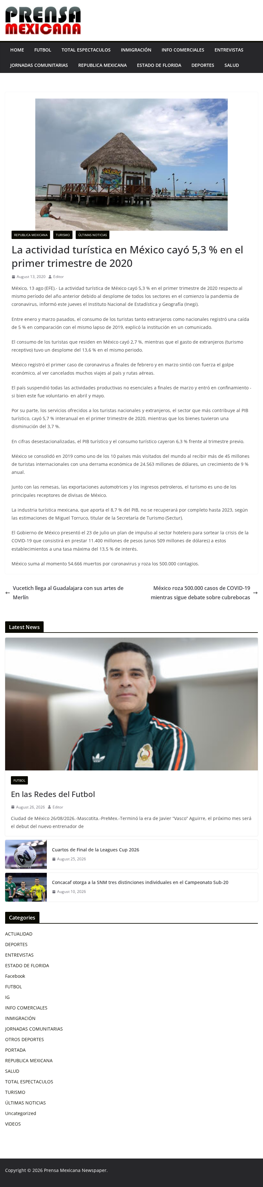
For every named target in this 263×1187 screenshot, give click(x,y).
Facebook (15, 976)
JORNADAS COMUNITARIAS (39, 65)
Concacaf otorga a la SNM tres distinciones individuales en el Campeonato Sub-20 (140, 882)
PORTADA (15, 1050)
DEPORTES (202, 65)
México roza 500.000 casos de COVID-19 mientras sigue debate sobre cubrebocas (200, 593)
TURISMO (63, 235)
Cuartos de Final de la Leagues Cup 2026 (95, 850)
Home (17, 50)
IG (7, 997)
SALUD (232, 65)
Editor (58, 276)
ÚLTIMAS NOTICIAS (92, 235)
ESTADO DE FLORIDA (159, 65)
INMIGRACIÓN (136, 50)
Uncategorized (20, 1113)
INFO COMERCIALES (183, 50)
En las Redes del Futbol (53, 794)
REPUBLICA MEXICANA (102, 65)
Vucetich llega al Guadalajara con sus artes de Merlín (68, 593)
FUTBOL (42, 50)
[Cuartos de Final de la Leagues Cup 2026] (26, 854)
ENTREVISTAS (229, 50)
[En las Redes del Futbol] (131, 704)
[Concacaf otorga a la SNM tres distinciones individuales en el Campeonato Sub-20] (26, 887)
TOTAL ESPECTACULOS (86, 50)
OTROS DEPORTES (24, 1039)
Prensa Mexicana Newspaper (75, 1170)
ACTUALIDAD (18, 934)
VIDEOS (13, 1124)
